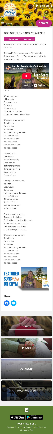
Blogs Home (13, 39)
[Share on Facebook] (7, 303)
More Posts (29, 39)
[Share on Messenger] (13, 303)
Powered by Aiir (26, 430)
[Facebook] (26, 412)
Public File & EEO (26, 424)
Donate (43, 23)
